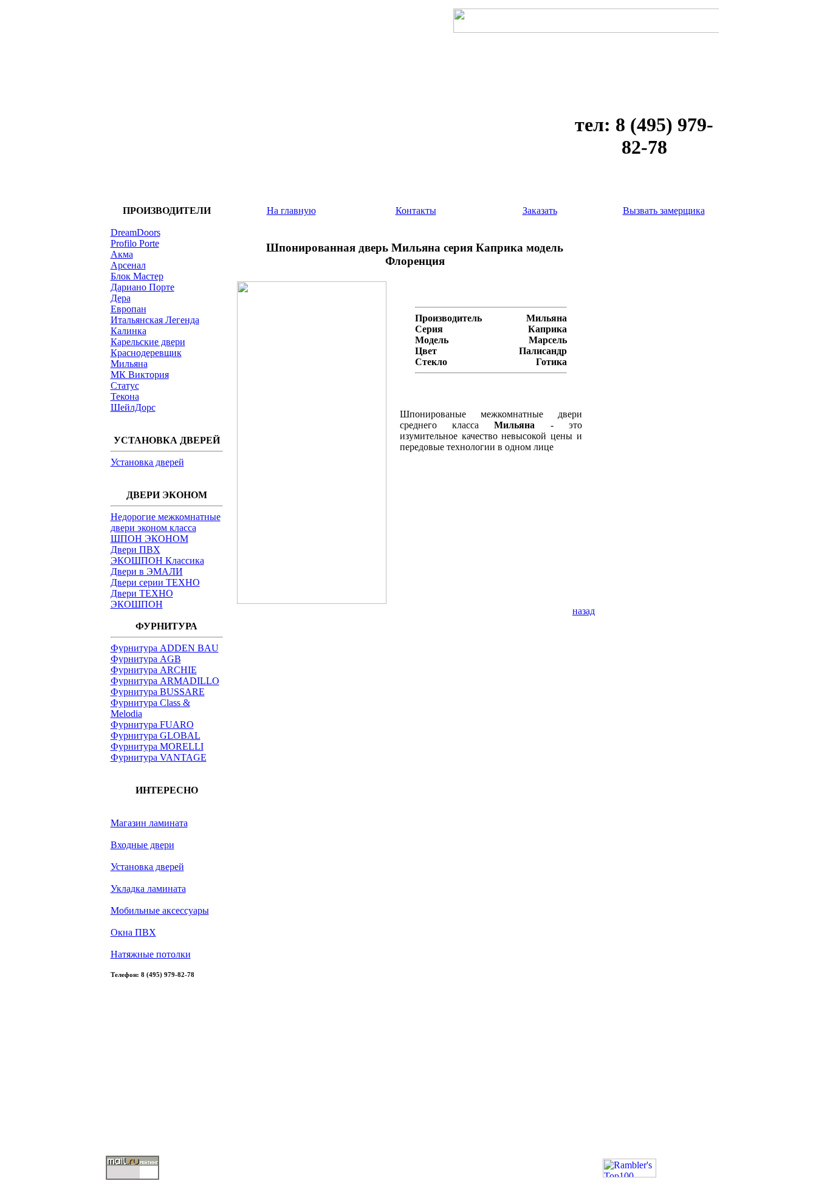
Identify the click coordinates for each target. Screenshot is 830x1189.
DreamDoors (135, 232)
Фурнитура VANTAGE (159, 757)
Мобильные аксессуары (160, 910)
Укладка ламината (148, 888)
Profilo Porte (135, 243)
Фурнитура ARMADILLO (165, 681)
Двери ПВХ (135, 549)
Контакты (416, 210)
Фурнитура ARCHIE (154, 670)
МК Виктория (140, 374)
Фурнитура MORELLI (157, 746)
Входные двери (142, 845)
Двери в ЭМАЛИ (147, 571)
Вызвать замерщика (664, 210)
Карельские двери (148, 342)
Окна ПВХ (133, 932)
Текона (125, 396)
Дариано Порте (142, 287)
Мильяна (129, 363)
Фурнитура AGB (146, 659)
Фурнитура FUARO (152, 724)
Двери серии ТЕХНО (155, 582)
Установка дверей (147, 462)
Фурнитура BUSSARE (158, 692)
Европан (128, 309)
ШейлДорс (133, 407)
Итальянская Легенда (155, 320)
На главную (291, 210)
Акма (122, 254)
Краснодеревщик (146, 353)
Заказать (540, 210)
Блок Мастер (137, 276)
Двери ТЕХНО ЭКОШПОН (142, 598)
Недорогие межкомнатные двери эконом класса (166, 522)
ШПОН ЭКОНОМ (149, 538)
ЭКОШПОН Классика (157, 560)
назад (583, 611)
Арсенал (128, 265)
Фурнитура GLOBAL (156, 735)
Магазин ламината (149, 823)
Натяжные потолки (151, 954)
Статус (125, 385)
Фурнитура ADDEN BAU (165, 648)
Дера (121, 298)
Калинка (128, 331)
